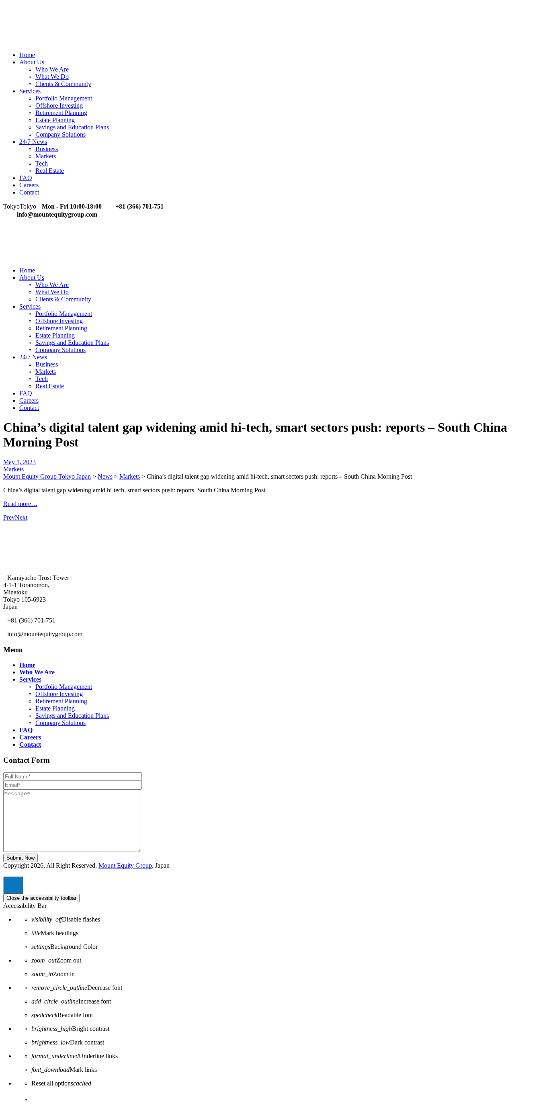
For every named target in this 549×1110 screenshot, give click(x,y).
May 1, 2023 (19, 462)
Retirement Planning (61, 112)
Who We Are (52, 69)
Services (30, 91)
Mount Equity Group (125, 865)
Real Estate (49, 170)
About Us (31, 62)
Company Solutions (60, 134)
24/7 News (33, 141)
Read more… (20, 503)
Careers (29, 185)
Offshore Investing (59, 105)
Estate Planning (55, 120)
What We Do (52, 76)
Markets (45, 156)
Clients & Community (63, 83)
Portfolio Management (63, 98)
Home (27, 54)
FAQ (25, 177)
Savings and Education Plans (72, 127)
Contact (29, 192)
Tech (41, 163)
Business (46, 148)
